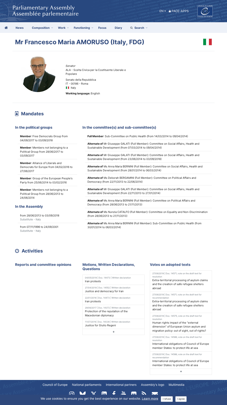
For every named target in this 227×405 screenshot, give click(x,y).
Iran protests (108, 279)
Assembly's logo (152, 385)
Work (61, 27)
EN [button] (161, 11)
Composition (41, 27)
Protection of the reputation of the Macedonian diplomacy (107, 311)
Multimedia (176, 385)
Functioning (82, 27)
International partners (121, 385)
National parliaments (86, 385)
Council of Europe (55, 385)
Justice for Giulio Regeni (107, 323)
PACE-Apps (180, 11)
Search (139, 27)
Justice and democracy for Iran (107, 289)
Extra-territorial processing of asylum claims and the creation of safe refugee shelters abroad (180, 281)
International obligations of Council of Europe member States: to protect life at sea (180, 343)
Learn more (150, 398)
